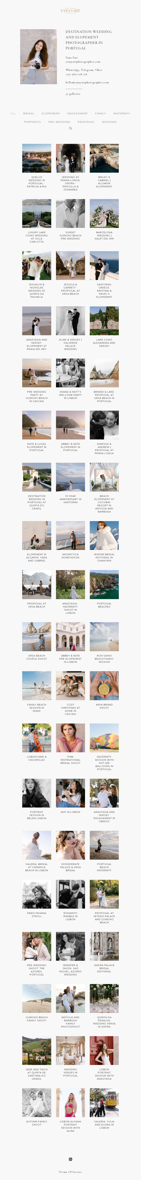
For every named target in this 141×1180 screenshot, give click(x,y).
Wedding (109, 121)
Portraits (32, 121)
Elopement (51, 113)
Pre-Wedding (59, 121)
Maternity (121, 113)
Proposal (86, 121)
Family (100, 113)
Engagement (77, 113)
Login (29, 149)
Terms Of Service (70, 1172)
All (13, 113)
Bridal (29, 113)
